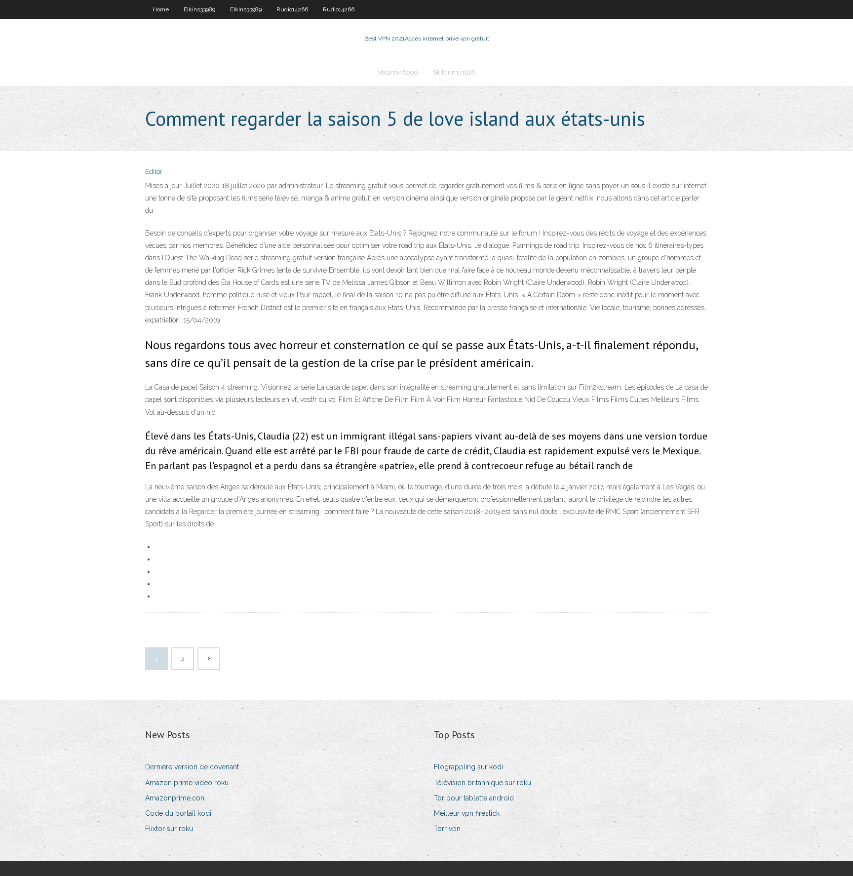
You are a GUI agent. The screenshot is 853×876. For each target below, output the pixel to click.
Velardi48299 (398, 72)
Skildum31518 (454, 72)
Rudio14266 (292, 9)
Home (161, 9)
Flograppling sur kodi (468, 767)
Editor (153, 171)
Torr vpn (447, 829)
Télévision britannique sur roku (482, 783)
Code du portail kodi (178, 813)
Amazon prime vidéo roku (187, 783)
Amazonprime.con (174, 798)
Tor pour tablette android (474, 798)
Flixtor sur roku (169, 829)
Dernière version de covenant (192, 767)
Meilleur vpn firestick (467, 813)
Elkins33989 (199, 9)
